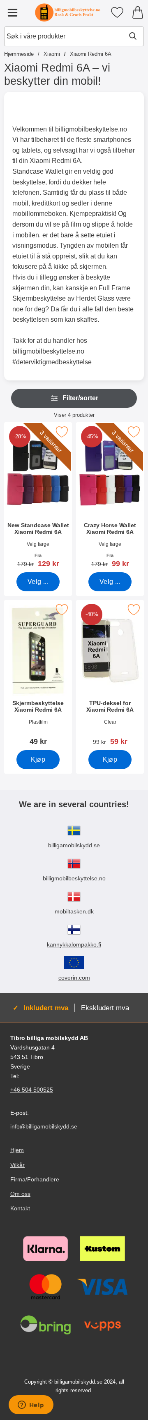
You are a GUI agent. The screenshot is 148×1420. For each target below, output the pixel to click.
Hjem (17, 1150)
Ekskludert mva (105, 1008)
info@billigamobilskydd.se (43, 1127)
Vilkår (17, 1165)
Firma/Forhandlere (34, 1179)
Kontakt (20, 1208)
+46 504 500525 (31, 1090)
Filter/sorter (80, 398)
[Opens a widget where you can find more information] (30, 1405)
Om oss (20, 1194)
